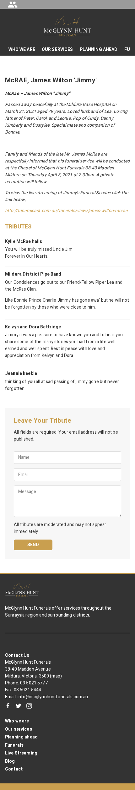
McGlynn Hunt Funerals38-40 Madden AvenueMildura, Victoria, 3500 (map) (33, 669)
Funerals (14, 745)
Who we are (17, 721)
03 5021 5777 (34, 683)
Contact (14, 769)
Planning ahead (21, 737)
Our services (18, 729)
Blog (10, 761)
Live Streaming (21, 753)
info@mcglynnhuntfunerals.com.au (53, 697)
